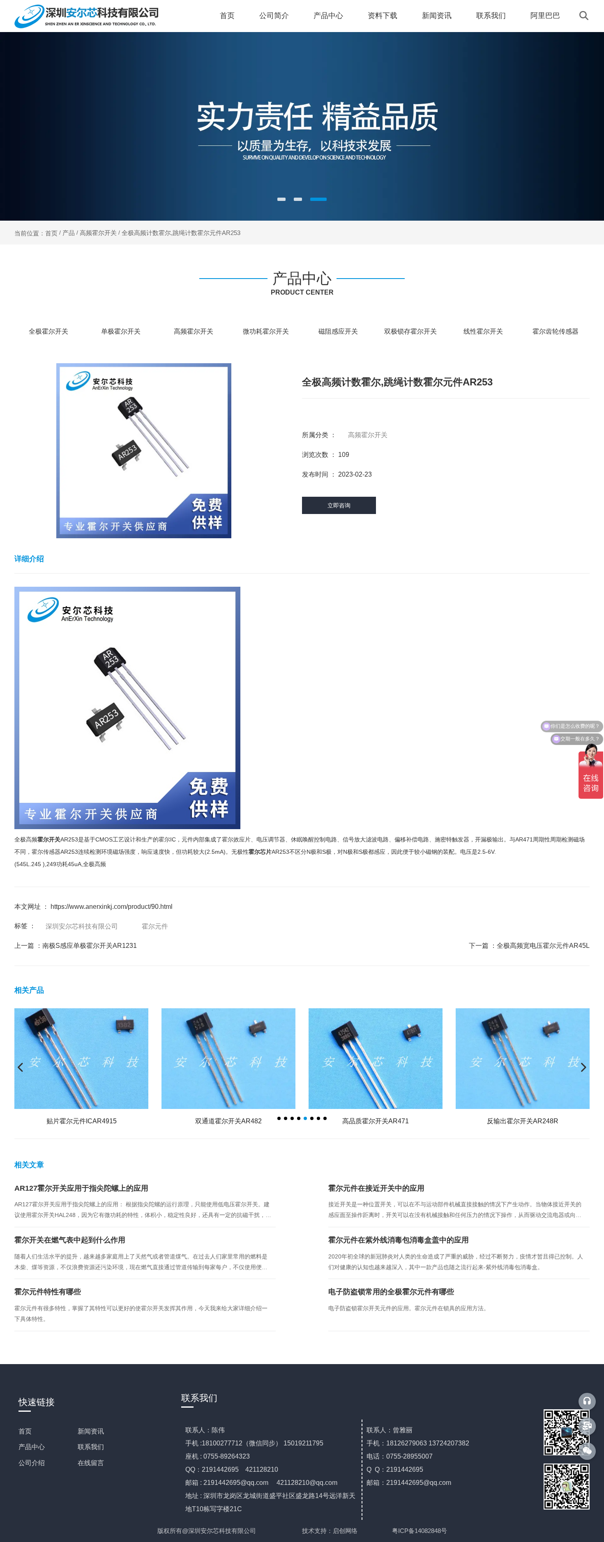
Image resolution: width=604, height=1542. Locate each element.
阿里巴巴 (545, 16)
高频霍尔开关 (98, 232)
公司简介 (274, 16)
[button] (281, 199)
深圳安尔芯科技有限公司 (82, 926)
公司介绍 (31, 1462)
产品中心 (328, 16)
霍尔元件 (155, 926)
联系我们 (491, 16)
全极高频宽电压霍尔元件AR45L (543, 945)
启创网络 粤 (365, 1530)
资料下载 (382, 16)
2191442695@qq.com (235, 1482)
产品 (68, 232)
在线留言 (91, 1462)
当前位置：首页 (36, 232)
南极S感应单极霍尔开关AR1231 (89, 945)
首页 (227, 16)
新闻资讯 (437, 16)
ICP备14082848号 (422, 1530)
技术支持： (317, 1530)
